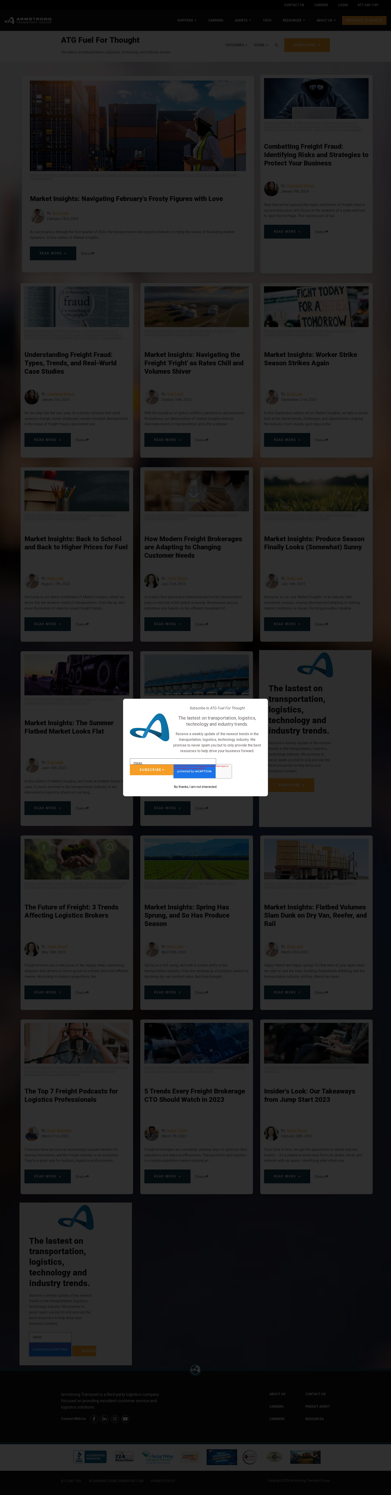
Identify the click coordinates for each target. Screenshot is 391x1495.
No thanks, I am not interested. (195, 787)
